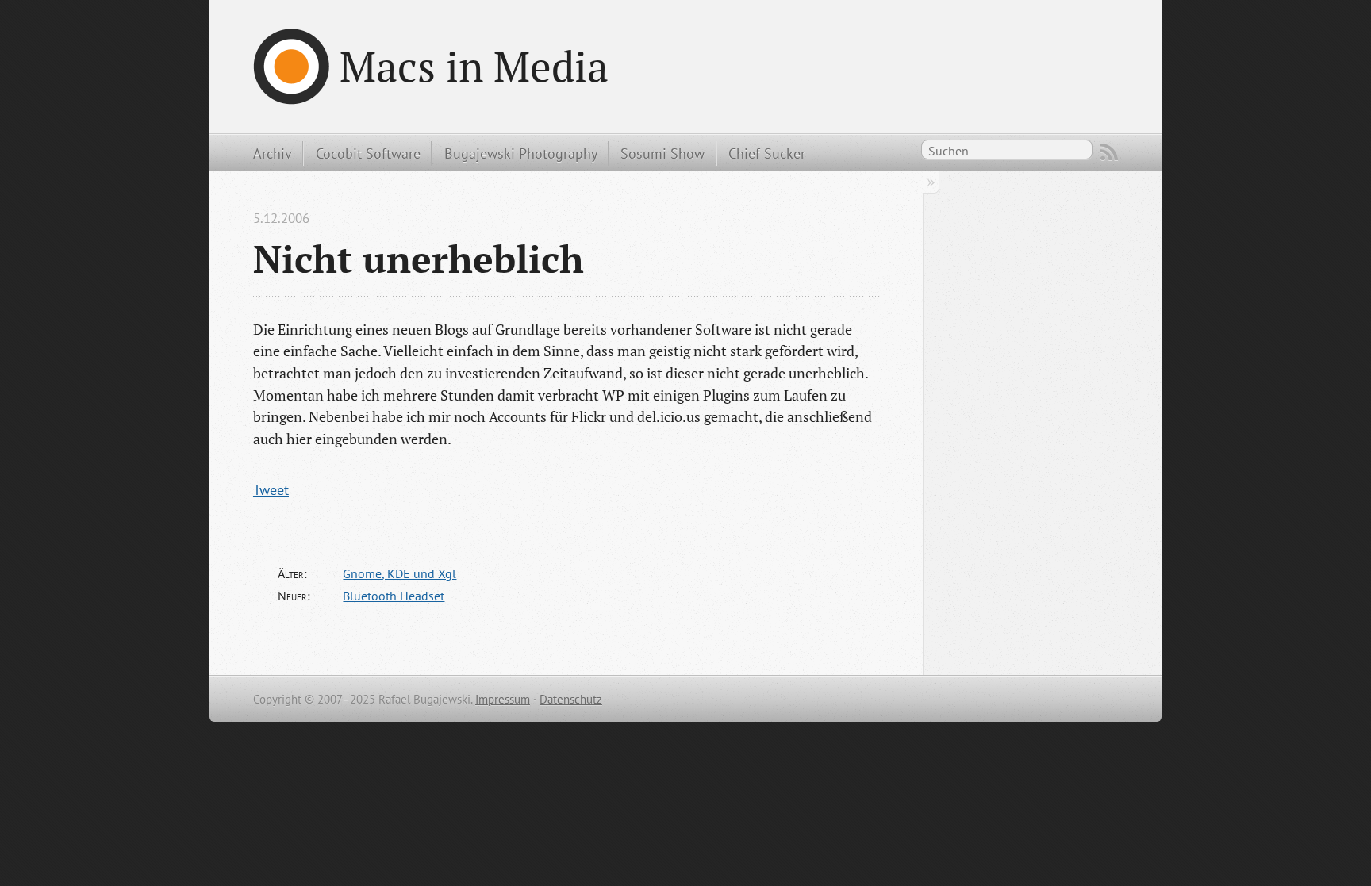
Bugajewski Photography (520, 153)
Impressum (502, 699)
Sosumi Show (662, 153)
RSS (1109, 152)
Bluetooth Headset (393, 596)
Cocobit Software (368, 153)
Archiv (272, 153)
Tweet (271, 489)
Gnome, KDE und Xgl (399, 573)
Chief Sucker (766, 153)
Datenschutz (571, 699)
